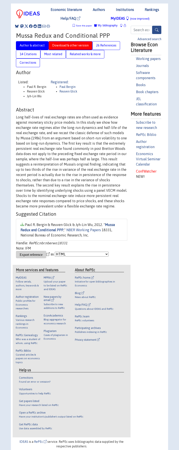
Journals (142, 66)
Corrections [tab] (28, 62)
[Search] (156, 30)
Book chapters (147, 92)
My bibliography (107, 25)
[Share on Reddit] (35, 26)
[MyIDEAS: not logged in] (122, 25)
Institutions (125, 10)
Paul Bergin (67, 87)
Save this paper (84, 25)
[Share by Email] (44, 26)
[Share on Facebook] (31, 26)
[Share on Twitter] (26, 26)
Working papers (148, 59)
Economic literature (66, 10)
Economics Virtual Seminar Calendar (148, 159)
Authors (99, 10)
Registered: (60, 82)
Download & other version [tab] (70, 45)
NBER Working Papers (83, 230)
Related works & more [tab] (85, 54)
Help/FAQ (68, 18)
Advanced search (149, 39)
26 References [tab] (106, 45)
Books (141, 85)
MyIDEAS (130, 18)
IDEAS (23, 441)
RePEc (39, 441)
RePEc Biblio (146, 135)
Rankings (152, 10)
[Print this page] (48, 26)
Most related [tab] (53, 54)
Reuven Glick (68, 91)
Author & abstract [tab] (32, 45)
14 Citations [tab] (28, 54)
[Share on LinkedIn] (39, 26)
